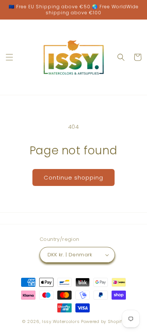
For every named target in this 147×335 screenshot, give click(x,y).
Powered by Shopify (103, 321)
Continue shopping (73, 177)
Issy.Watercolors (61, 321)
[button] (9, 57)
